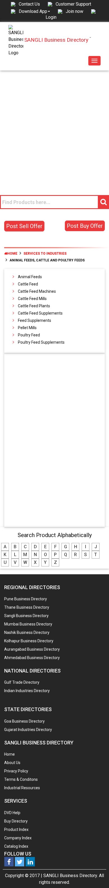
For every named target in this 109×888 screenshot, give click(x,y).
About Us (12, 762)
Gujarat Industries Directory (28, 729)
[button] (34, 11)
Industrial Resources (22, 788)
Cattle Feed (28, 284)
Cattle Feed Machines (37, 291)
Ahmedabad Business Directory (32, 657)
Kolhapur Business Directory (28, 641)
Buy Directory (16, 821)
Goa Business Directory (24, 721)
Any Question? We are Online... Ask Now (96, 875)
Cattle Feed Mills (32, 298)
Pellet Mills (27, 327)
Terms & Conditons (21, 779)
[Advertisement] (54, 127)
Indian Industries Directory (27, 690)
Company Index (18, 838)
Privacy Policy (16, 771)
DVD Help (12, 812)
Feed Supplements (34, 320)
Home (12, 254)
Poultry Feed (29, 335)
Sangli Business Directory (26, 615)
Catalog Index (16, 846)
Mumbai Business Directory (28, 624)
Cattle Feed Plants (34, 306)
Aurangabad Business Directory (32, 649)
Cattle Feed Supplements (40, 313)
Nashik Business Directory (26, 632)
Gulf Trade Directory (21, 682)
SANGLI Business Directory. (70, 875)
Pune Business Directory (25, 599)
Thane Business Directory (26, 607)
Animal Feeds (30, 277)
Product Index (16, 829)
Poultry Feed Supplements (41, 342)
